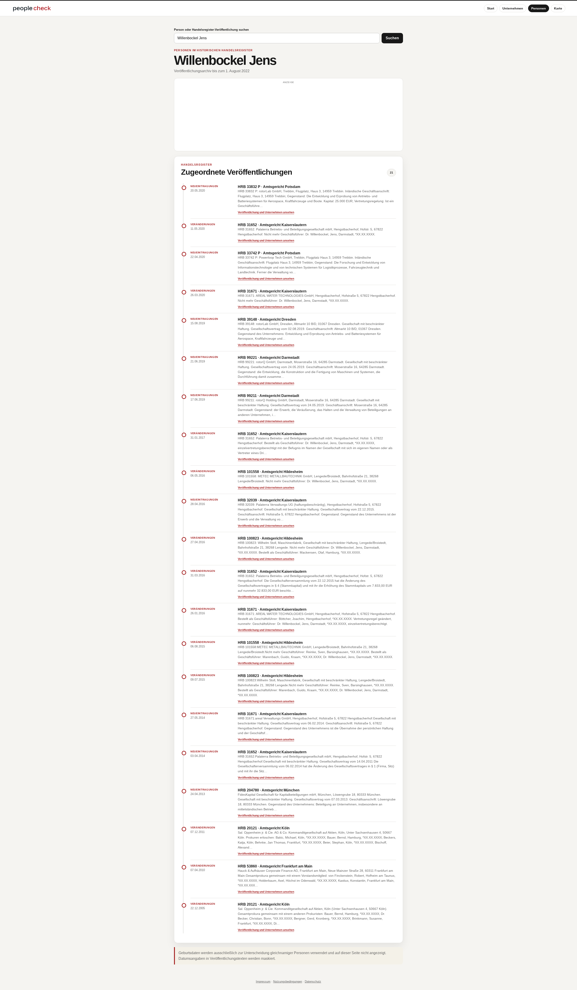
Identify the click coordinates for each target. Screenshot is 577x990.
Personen (538, 8)
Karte (558, 8)
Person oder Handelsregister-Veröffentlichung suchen (211, 29)
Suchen (392, 38)
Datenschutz (313, 981)
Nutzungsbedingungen (287, 981)
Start (490, 8)
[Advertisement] (288, 116)
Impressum (263, 981)
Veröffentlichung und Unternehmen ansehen (266, 212)
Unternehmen (512, 8)
